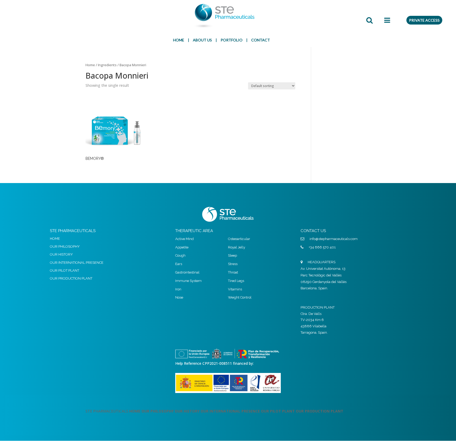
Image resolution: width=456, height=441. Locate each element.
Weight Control (239, 297)
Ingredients (107, 65)
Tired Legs (236, 281)
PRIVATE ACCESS (424, 20)
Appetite (181, 247)
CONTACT (260, 40)
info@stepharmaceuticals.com (334, 239)
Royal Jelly (236, 247)
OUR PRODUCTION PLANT (71, 278)
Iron (178, 289)
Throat (233, 272)
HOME (178, 40)
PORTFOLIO (232, 40)
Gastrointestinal (187, 272)
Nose (179, 297)
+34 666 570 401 (322, 247)
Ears (178, 264)
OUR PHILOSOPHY (65, 246)
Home (90, 65)
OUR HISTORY (61, 254)
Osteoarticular (239, 239)
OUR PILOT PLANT (64, 270)
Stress (233, 264)
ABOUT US (202, 40)
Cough (180, 255)
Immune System (188, 281)
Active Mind (184, 239)
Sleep (232, 255)
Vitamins (235, 289)
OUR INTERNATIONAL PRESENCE (76, 263)
